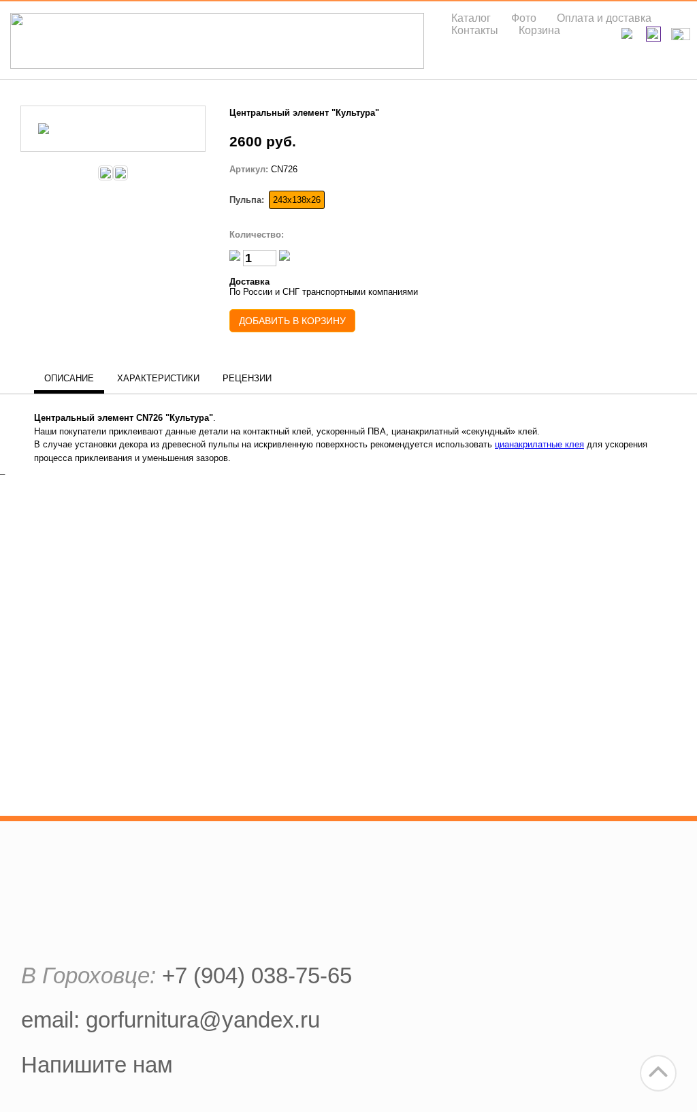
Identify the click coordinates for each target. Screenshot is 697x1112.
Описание (69, 378)
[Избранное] (655, 35)
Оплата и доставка (604, 18)
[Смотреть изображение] (113, 135)
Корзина (539, 30)
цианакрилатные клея (539, 444)
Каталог (471, 18)
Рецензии (247, 378)
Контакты (474, 30)
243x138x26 (297, 200)
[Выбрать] (105, 172)
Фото (523, 18)
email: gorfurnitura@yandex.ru (170, 1019)
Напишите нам (97, 1064)
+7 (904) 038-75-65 (257, 975)
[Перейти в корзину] (682, 34)
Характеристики (158, 378)
